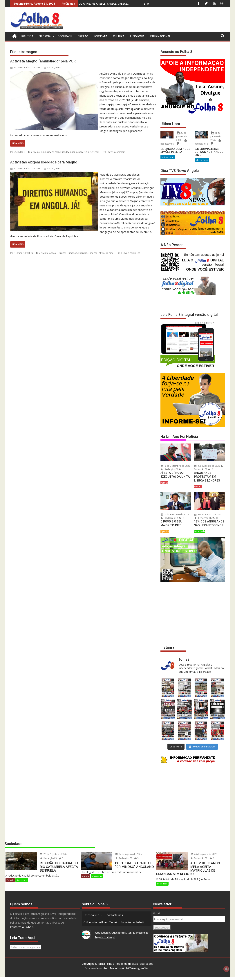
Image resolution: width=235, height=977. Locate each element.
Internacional (160, 36)
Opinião (83, 36)
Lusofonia (137, 36)
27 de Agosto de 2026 (130, 854)
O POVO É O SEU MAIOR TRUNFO (171, 523)
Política (27, 36)
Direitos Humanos (67, 253)
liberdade (83, 253)
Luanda (64, 152)
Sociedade (65, 36)
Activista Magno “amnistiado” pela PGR (43, 61)
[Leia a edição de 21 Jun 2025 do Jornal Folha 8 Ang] (217, 730)
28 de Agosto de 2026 (54, 854)
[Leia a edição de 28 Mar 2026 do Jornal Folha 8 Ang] (167, 687)
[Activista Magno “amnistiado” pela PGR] (54, 73)
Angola (55, 152)
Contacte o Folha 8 (22, 927)
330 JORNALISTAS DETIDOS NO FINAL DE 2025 (209, 152)
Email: (157, 913)
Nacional (45, 36)
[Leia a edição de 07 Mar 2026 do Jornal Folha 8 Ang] (217, 687)
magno (73, 152)
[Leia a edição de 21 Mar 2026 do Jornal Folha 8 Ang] (184, 687)
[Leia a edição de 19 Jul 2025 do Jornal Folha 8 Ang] (184, 730)
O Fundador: (100, 922)
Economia (100, 36)
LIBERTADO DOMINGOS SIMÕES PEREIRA (175, 150)
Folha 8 (10, 880)
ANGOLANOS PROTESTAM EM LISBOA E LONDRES (207, 476)
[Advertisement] (158, 20)
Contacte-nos (115, 915)
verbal (95, 152)
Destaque (19, 253)
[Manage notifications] (226, 969)
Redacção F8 (54, 67)
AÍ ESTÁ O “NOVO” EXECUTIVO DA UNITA (175, 474)
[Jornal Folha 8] (14, 35)
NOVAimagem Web (138, 968)
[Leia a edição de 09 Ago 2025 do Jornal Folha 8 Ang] (201, 709)
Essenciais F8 (91, 915)
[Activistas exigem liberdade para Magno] (54, 174)
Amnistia (45, 152)
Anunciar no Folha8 (132, 922)
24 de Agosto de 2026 (205, 854)
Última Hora (167, 157)
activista (35, 152)
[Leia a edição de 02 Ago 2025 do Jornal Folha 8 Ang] (217, 709)
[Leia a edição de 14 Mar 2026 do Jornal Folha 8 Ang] (201, 687)
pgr (80, 152)
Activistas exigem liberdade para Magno (43, 162)
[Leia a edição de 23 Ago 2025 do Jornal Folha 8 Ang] (167, 709)
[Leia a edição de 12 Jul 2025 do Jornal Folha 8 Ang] (201, 730)
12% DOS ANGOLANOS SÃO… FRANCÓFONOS (209, 523)
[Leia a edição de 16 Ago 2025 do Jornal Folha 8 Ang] (184, 709)
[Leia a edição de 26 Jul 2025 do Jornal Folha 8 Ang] (167, 730)
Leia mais (18, 143)
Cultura (118, 36)
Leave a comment (116, 152)
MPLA (102, 253)
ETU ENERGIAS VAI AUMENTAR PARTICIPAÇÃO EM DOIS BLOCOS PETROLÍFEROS (137, 3)
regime (87, 152)
